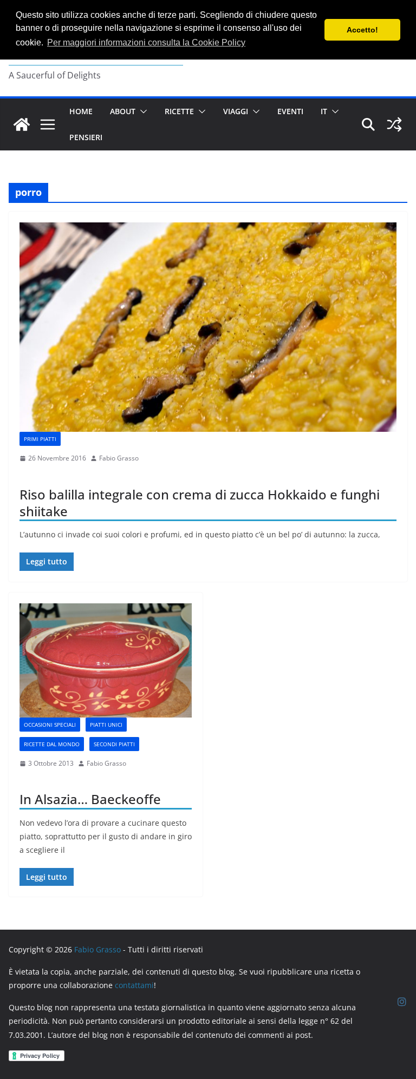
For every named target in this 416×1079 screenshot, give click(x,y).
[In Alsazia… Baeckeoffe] (106, 660)
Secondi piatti (114, 744)
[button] (141, 111)
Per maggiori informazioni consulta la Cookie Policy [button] (146, 42)
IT (324, 111)
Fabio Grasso (119, 458)
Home (81, 111)
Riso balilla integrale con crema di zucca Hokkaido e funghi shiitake (200, 502)
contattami (134, 985)
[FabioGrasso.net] (22, 124)
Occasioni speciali (50, 724)
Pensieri (85, 137)
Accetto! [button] (362, 29)
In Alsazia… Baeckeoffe (90, 799)
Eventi (290, 111)
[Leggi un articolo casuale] (394, 124)
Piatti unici (106, 724)
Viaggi (235, 111)
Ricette (179, 111)
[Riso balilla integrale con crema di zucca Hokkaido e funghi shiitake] (208, 327)
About (122, 111)
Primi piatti (40, 439)
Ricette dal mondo (52, 744)
